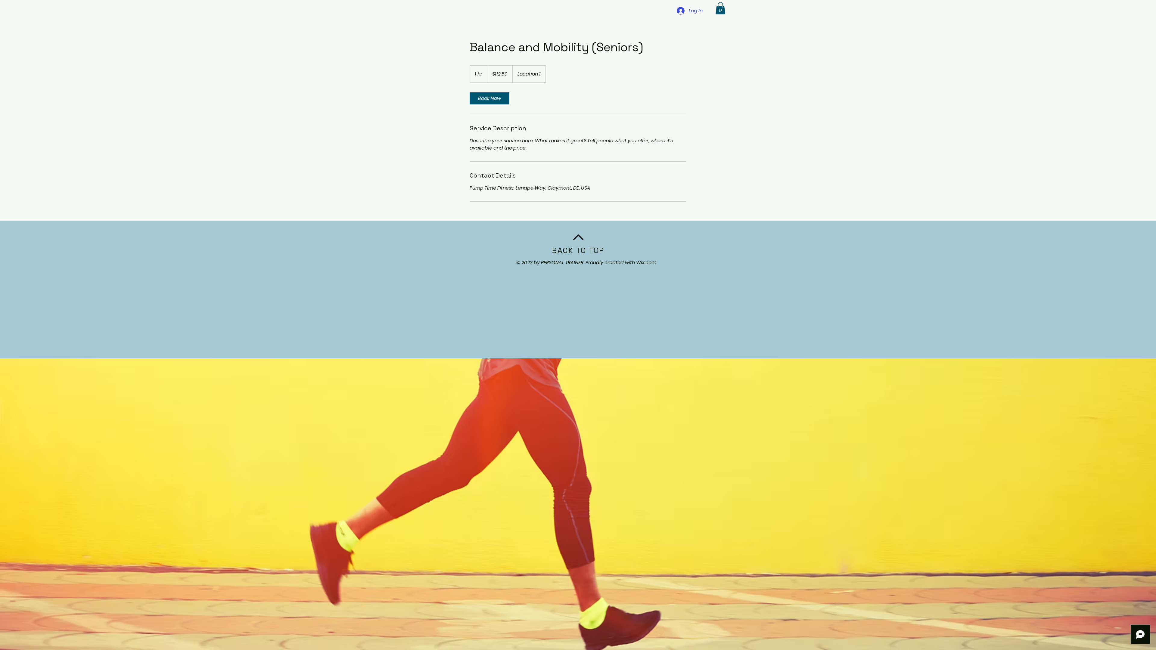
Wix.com (646, 262)
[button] (720, 8)
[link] (489, 98)
